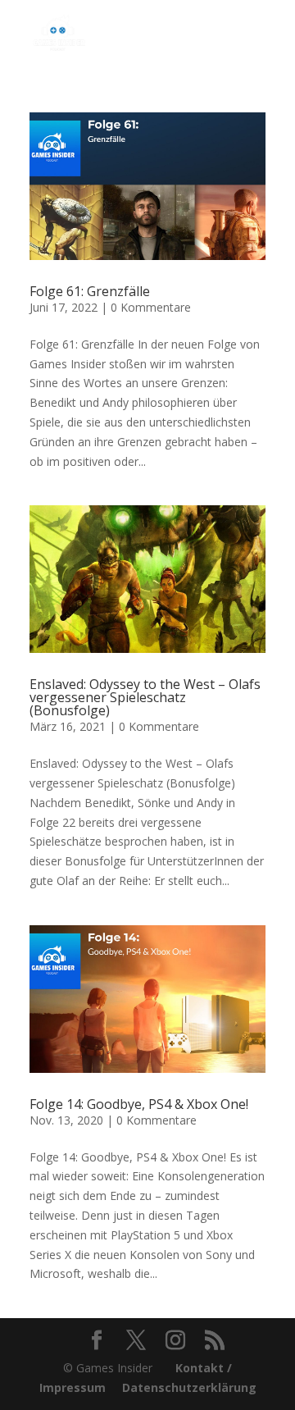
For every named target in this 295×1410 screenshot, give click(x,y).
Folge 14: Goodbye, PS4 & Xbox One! (139, 1104)
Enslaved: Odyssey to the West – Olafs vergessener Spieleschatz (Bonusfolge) (145, 697)
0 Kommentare (151, 307)
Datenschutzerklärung (189, 1387)
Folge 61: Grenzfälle (90, 291)
